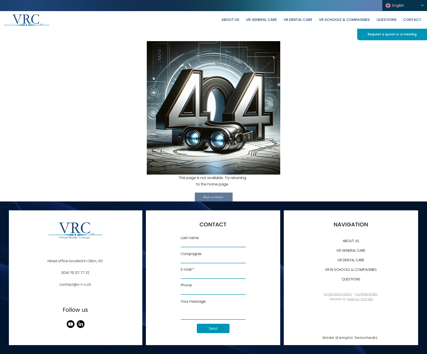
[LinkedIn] (81, 324)
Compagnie (191, 254)
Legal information (338, 294)
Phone (186, 285)
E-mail (186, 269)
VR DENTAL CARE (350, 260)
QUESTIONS (351, 279)
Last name (190, 238)
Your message (193, 301)
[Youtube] (71, 324)
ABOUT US (351, 240)
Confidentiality (366, 294)
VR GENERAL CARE (350, 250)
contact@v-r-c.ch (75, 284)
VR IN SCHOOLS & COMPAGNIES (351, 269)
